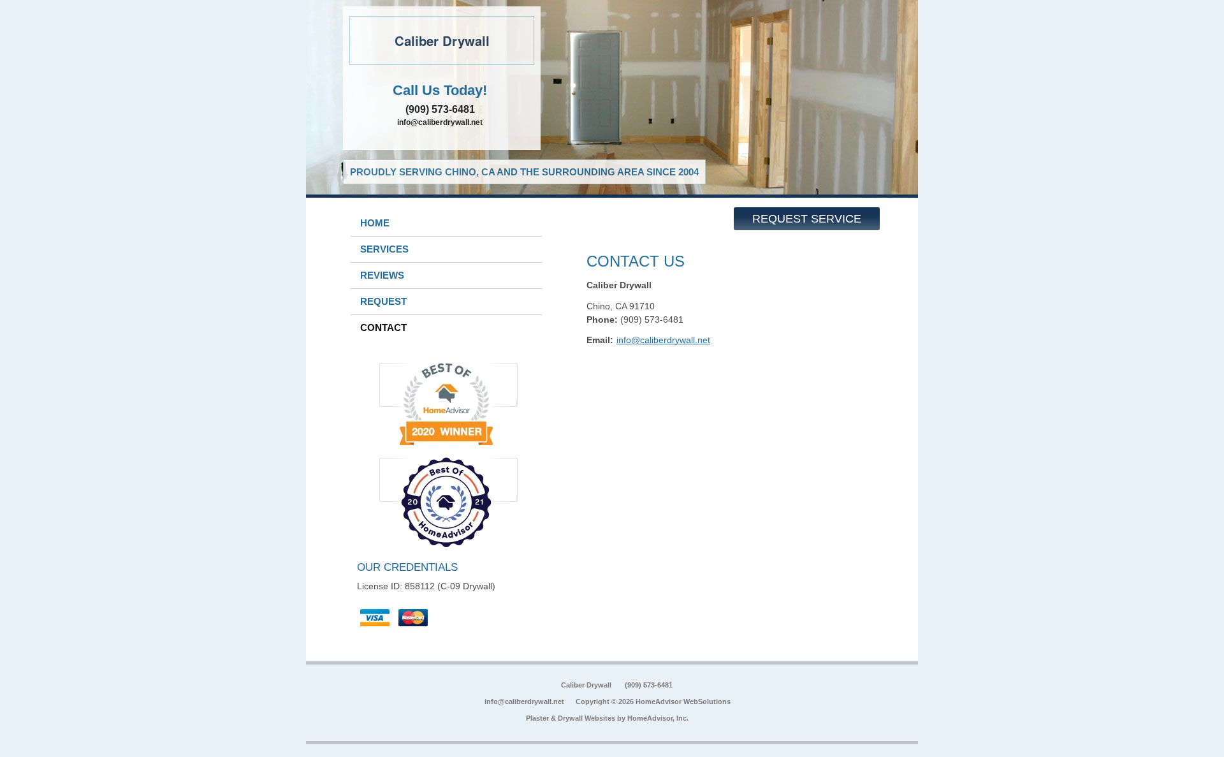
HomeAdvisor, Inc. (657, 718)
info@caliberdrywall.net (440, 122)
